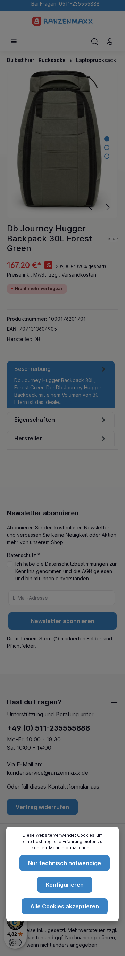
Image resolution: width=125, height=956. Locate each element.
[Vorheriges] (91, 207)
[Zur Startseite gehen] (63, 21)
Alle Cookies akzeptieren (64, 906)
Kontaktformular (68, 786)
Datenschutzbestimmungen (76, 564)
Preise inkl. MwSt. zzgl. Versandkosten (51, 275)
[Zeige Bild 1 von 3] (106, 139)
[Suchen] (94, 41)
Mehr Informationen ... (71, 847)
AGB (87, 571)
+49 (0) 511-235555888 (48, 728)
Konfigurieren (65, 884)
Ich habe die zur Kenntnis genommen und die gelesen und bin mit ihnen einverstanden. (66, 571)
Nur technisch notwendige (64, 863)
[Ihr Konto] (110, 41)
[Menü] (14, 41)
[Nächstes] (107, 207)
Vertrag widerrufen (42, 807)
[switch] (15, 942)
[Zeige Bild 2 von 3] (106, 147)
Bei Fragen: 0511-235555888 (64, 4)
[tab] (61, 384)
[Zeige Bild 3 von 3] (106, 156)
